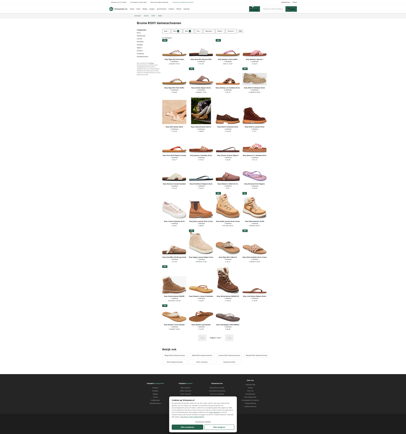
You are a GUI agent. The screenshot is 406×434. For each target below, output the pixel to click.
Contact (294, 2)
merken (189, 383)
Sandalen (140, 45)
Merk (176, 31)
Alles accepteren (187, 427)
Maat (166, 31)
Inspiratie (186, 9)
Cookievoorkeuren (250, 406)
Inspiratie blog (250, 385)
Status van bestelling (217, 394)
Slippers (139, 48)
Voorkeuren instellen (203, 422)
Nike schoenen (185, 388)
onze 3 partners (214, 412)
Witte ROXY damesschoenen (202, 355)
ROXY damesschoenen (175, 362)
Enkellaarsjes (155, 400)
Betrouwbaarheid (250, 397)
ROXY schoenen (202, 362)
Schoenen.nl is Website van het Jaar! (183, 2)
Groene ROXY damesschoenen (229, 355)
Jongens (152, 9)
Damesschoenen (229, 362)
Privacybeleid (245, 400)
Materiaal (208, 31)
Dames (132, 9)
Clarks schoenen (185, 394)
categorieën (159, 383)
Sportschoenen (161, 9)
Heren (138, 9)
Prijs (198, 31)
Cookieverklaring (250, 403)
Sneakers (171, 9)
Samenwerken (250, 394)
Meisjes (145, 9)
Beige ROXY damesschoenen (175, 355)
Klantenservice (285, 2)
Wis (240, 31)
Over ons (250, 391)
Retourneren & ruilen (217, 388)
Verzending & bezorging (217, 391)
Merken (178, 9)
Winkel (219, 31)
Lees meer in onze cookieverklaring (192, 417)
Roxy (152, 63)
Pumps (155, 397)
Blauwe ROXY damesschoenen (256, 355)
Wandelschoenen (155, 403)
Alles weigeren (219, 427)
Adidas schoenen (185, 391)
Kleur (187, 31)
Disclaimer (255, 400)
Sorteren (231, 31)
